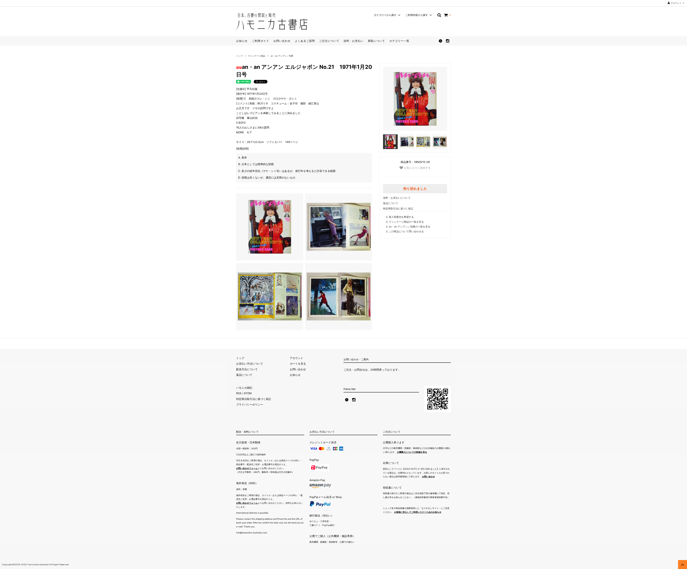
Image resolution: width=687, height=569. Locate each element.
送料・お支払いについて (397, 197)
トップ (239, 56)
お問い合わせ (282, 41)
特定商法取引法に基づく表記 (253, 399)
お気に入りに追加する (417, 167)
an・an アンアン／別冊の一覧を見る (409, 226)
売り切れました (415, 189)
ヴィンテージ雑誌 (256, 56)
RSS (239, 393)
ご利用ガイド (260, 41)
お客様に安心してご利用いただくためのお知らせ (417, 512)
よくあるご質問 (305, 41)
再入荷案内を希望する (401, 216)
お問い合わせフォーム (247, 468)
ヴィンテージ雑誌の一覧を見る (406, 221)
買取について (376, 41)
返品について (390, 203)
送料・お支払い (354, 41)
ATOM (248, 393)
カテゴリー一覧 (399, 41)
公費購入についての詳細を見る (412, 452)
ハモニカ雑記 (244, 387)
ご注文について (329, 41)
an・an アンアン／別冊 (282, 56)
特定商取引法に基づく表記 (398, 208)
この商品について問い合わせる (406, 231)
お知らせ (242, 41)
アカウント (676, 3)
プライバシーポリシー (249, 404)
